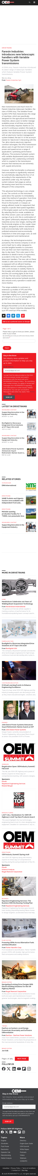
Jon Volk (5, 1051)
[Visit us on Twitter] (9, 1069)
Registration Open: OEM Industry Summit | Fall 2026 (18, 768)
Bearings (5, 898)
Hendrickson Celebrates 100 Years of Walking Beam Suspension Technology (17, 603)
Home (4, 599)
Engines (4, 722)
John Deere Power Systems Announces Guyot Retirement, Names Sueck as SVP (13, 451)
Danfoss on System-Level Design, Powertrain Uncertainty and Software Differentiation (17, 1030)
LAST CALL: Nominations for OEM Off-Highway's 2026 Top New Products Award (18, 816)
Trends (4, 1026)
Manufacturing (7, 812)
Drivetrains (7, 48)
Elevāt (4, 781)
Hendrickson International (15, 606)
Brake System (7, 982)
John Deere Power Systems (16, 730)
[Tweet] (18, 316)
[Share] (8, 316)
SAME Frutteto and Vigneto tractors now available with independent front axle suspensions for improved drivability (12, 500)
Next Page (21, 1059)
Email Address (8, 367)
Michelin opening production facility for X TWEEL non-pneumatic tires (13, 514)
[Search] (29, 2)
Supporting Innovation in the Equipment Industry (13, 413)
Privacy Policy (16, 394)
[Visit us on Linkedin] (14, 1069)
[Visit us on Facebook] (4, 1069)
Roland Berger (7, 786)
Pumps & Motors (7, 641)
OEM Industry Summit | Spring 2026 (15, 854)
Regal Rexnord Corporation (12, 872)
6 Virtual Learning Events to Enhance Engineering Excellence (16, 686)
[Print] (4, 316)
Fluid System (6, 940)
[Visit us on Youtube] (19, 1069)
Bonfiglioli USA (11, 648)
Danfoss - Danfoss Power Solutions (19, 1035)
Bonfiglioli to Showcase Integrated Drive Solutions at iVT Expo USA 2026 (12, 425)
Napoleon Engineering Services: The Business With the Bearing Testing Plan (17, 902)
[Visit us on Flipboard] (24, 1069)
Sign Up (9, 397)
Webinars (5, 764)
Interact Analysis (8, 869)
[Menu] (34, 2)
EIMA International (9, 485)
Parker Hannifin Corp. (14, 947)
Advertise (6, 1168)
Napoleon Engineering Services (13, 784)
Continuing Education (10, 683)
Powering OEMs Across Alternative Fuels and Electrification (18, 944)
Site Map (25, 1170)
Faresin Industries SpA (13, 80)
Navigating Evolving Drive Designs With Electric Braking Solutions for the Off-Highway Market (17, 986)
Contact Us (16, 1170)
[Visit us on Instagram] (29, 1069)
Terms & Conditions (29, 1168)
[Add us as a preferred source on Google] (23, 316)
